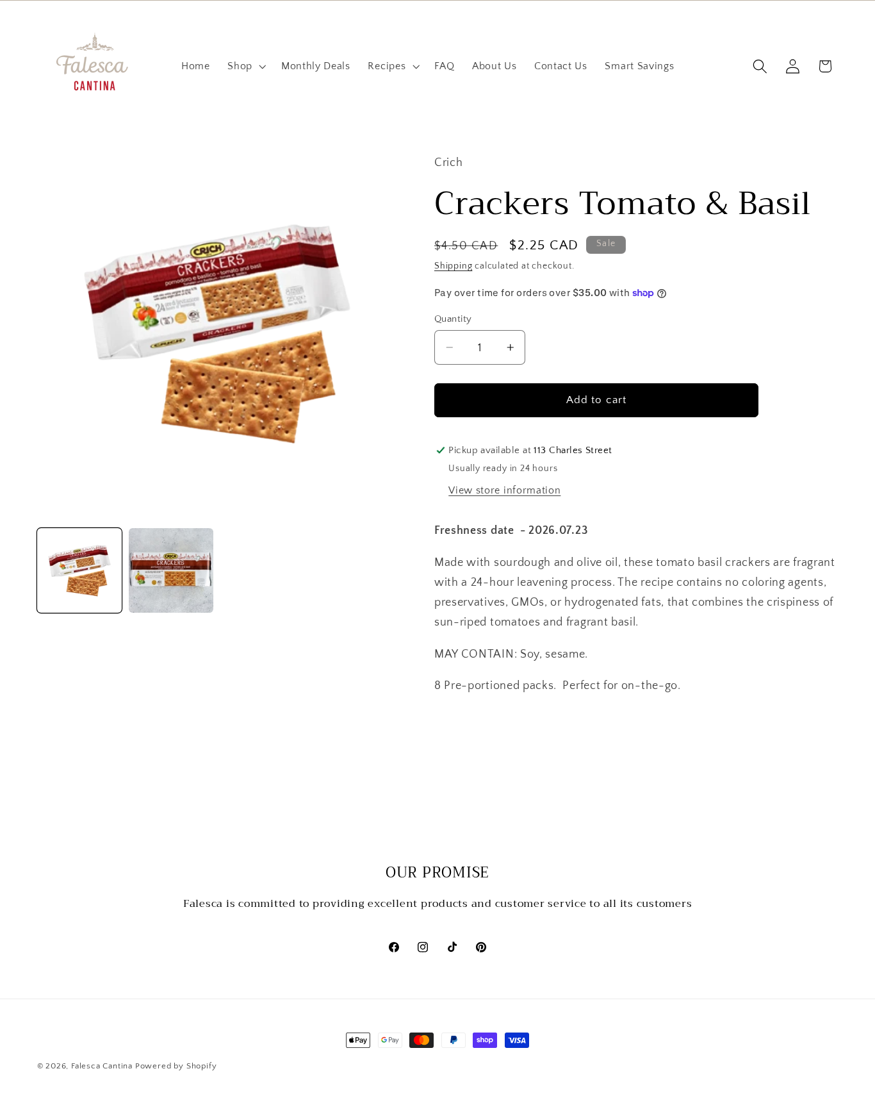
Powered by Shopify (176, 1065)
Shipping (453, 266)
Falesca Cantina (102, 1065)
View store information (504, 490)
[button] (245, 66)
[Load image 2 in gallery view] (171, 570)
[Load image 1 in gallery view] (79, 570)
